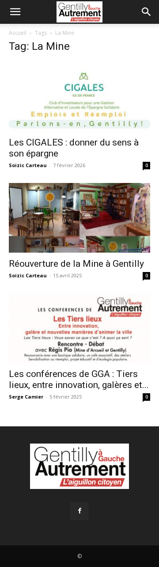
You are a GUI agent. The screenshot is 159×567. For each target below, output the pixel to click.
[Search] (146, 12)
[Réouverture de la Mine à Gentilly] (79, 218)
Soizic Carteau (28, 165)
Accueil (17, 33)
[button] (15, 12)
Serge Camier (26, 396)
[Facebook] (79, 511)
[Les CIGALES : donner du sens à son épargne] (79, 96)
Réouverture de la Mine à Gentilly (76, 263)
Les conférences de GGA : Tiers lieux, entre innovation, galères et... (79, 379)
